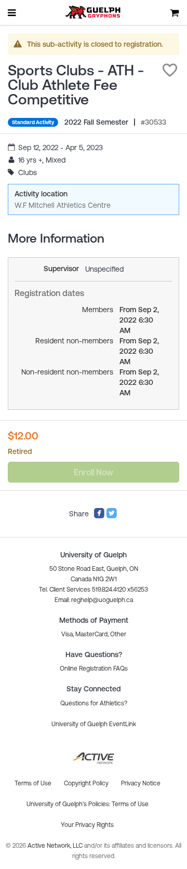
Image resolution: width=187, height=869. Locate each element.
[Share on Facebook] (99, 516)
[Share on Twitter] (111, 516)
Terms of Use (130, 804)
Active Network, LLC (56, 845)
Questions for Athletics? (93, 703)
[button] (170, 70)
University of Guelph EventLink (93, 724)
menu (12, 12)
